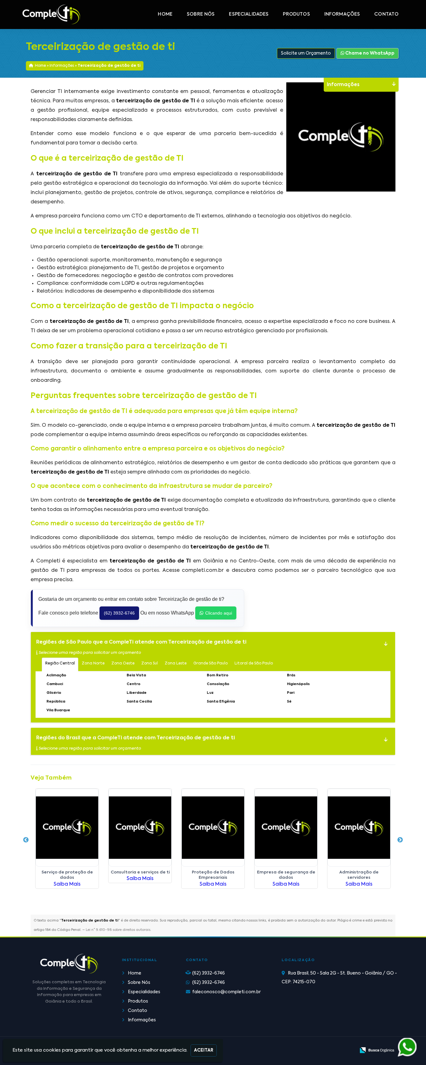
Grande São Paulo (210, 663)
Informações (342, 14)
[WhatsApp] (406, 1047)
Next (400, 840)
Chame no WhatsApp (369, 53)
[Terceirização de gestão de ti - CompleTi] (51, 14)
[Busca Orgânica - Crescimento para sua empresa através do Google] (377, 1050)
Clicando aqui (218, 612)
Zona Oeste (122, 663)
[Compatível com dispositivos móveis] (348, 1051)
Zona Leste (175, 663)
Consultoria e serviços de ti (140, 872)
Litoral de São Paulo (254, 663)
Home (165, 14)
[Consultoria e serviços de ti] (140, 828)
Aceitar (203, 1050)
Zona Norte (93, 663)
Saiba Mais (67, 884)
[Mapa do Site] (288, 1051)
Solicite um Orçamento (306, 53)
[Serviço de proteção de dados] (67, 828)
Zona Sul (149, 663)
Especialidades (249, 14)
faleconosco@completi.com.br (226, 992)
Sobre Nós (201, 14)
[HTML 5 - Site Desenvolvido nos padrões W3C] (305, 1051)
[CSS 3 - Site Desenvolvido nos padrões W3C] (326, 1051)
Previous (26, 840)
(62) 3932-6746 (119, 612)
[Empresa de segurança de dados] (285, 828)
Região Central (60, 663)
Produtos (296, 14)
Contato (386, 14)
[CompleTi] (69, 963)
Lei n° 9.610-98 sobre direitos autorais (118, 930)
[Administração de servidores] (358, 828)
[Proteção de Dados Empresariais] (213, 828)
